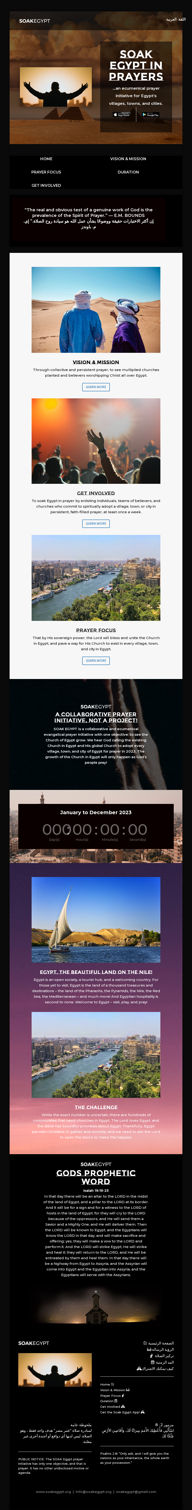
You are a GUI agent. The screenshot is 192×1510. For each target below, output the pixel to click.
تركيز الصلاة (164, 1356)
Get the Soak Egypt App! (120, 1412)
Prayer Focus (110, 1395)
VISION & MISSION (128, 159)
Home (105, 1384)
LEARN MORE (96, 387)
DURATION (128, 172)
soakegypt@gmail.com (135, 1492)
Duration (107, 1401)
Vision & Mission (112, 1390)
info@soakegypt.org (93, 1492)
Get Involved (110, 1406)
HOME (46, 159)
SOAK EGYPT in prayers (136, 65)
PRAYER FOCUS (46, 172)
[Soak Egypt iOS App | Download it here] (121, 114)
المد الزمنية (165, 1362)
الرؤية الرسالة (163, 1349)
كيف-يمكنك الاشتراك (158, 1368)
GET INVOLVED (46, 185)
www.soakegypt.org (53, 1492)
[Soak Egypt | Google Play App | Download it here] (150, 114)
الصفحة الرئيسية (161, 1343)
